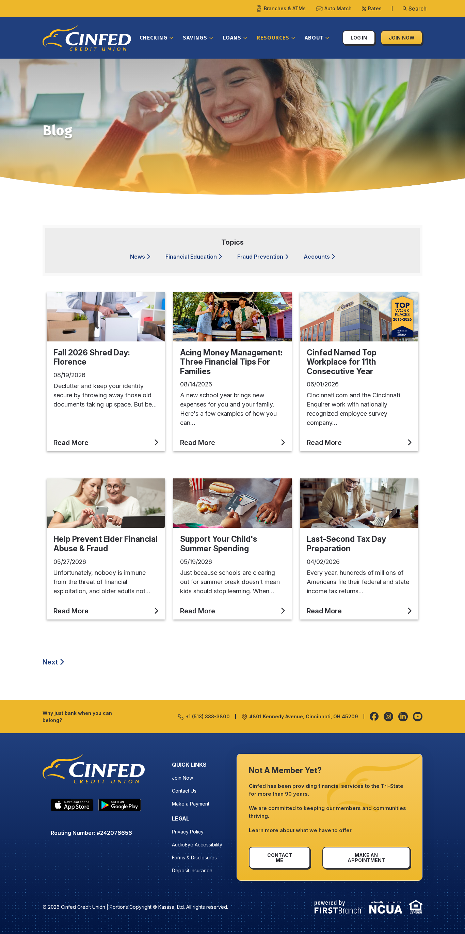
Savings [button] (195, 37)
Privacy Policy (188, 832)
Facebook (374, 716)
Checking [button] (153, 37)
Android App (119, 806)
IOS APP (72, 806)
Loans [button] (232, 37)
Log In (359, 38)
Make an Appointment (366, 857)
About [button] (314, 37)
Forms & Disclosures (194, 857)
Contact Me (279, 857)
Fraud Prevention (260, 256)
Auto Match (338, 8)
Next (50, 662)
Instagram (388, 716)
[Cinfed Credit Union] (87, 37)
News (137, 256)
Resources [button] (273, 37)
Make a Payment (190, 804)
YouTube (417, 716)
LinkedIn (403, 716)
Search (417, 8)
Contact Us (184, 791)
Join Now (401, 38)
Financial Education (191, 256)
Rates (375, 8)
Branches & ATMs (285, 8)
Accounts (317, 256)
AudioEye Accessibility (197, 844)
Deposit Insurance (192, 870)
